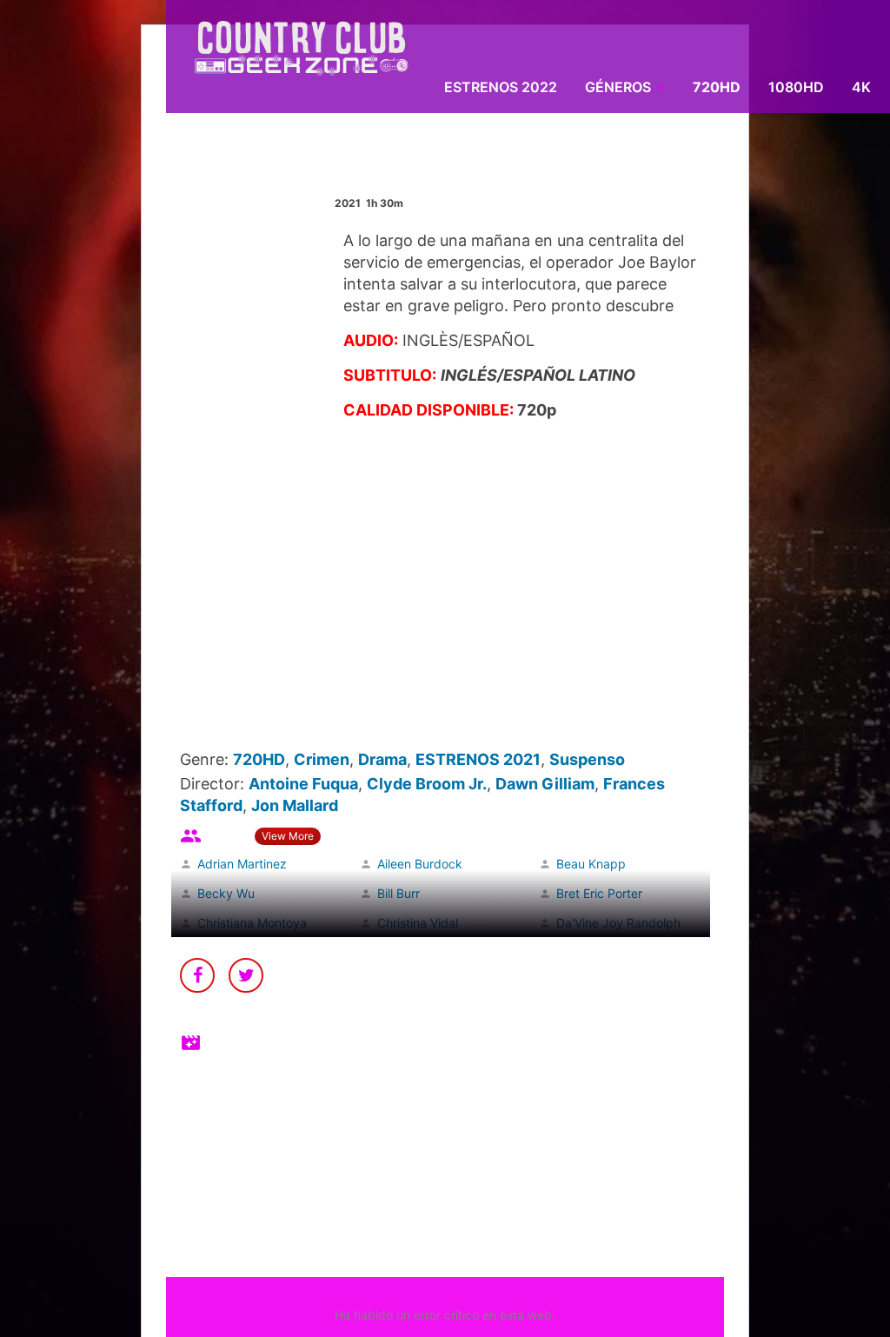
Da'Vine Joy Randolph (618, 922)
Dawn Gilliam (544, 784)
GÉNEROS (618, 87)
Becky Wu (226, 893)
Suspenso (587, 759)
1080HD (796, 87)
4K (861, 87)
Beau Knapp (591, 863)
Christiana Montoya (252, 922)
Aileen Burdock (419, 863)
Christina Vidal (417, 922)
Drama (382, 759)
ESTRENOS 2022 (500, 87)
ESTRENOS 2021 (478, 759)
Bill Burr (398, 893)
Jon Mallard (294, 805)
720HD (717, 87)
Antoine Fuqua (303, 784)
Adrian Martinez (242, 863)
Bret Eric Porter (599, 893)
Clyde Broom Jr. (427, 784)
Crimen (321, 759)
